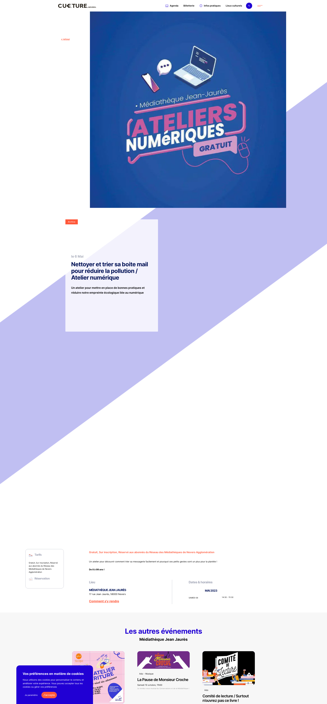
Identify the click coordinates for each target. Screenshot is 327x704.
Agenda (174, 5)
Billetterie (188, 5)
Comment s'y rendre (104, 601)
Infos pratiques (212, 5)
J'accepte (49, 695)
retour (66, 39)
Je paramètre (31, 695)
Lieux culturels (234, 5)
